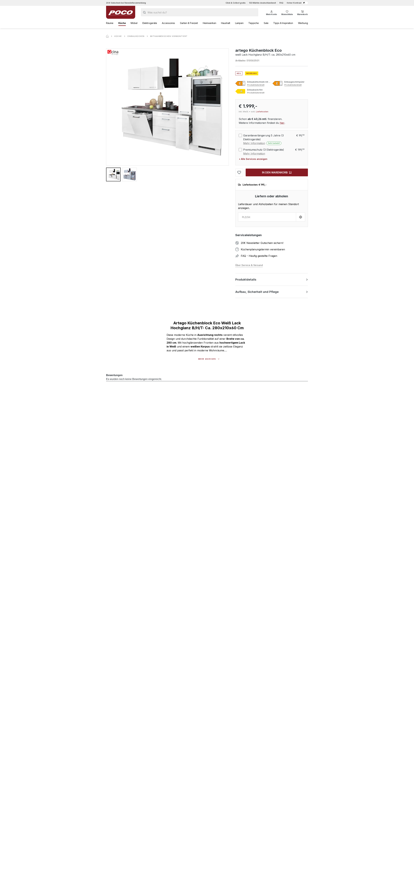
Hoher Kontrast (294, 3)
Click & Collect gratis (235, 3)
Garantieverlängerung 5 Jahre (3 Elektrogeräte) (263, 137)
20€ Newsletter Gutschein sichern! (262, 243)
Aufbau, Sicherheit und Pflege (257, 291)
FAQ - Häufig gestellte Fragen (259, 255)
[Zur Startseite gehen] (120, 12)
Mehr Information (254, 143)
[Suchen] (144, 12)
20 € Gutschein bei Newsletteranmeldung (126, 3)
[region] (167, 114)
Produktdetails (245, 279)
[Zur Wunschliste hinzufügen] (239, 172)
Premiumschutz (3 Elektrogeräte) (263, 149)
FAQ (281, 3)
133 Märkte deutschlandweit (262, 3)
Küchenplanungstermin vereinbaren (263, 249)
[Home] (107, 36)
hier (282, 122)
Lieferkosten (262, 111)
